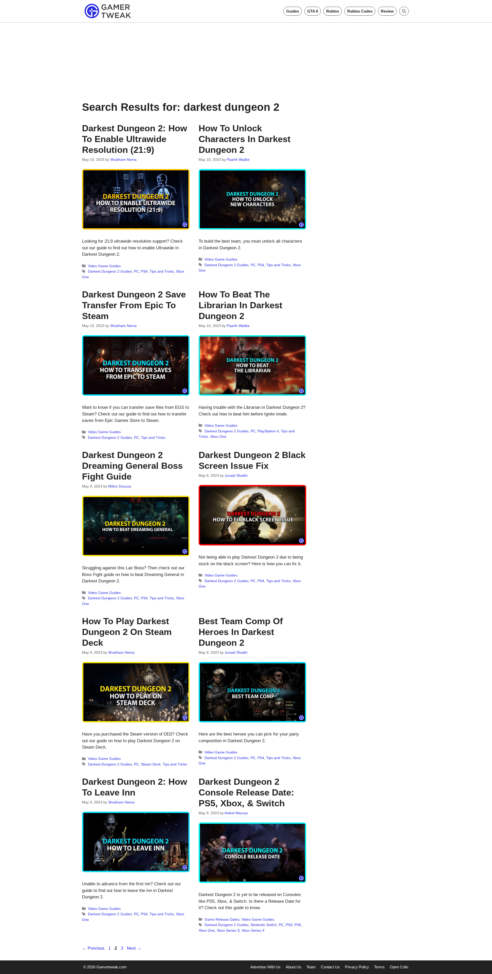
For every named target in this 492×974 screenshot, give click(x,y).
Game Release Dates (221, 919)
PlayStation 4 (268, 431)
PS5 (297, 925)
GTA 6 (312, 11)
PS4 (144, 271)
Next (134, 948)
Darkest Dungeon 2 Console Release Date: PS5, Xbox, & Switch (246, 792)
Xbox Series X (253, 930)
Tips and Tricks (162, 271)
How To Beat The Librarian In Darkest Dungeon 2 (240, 305)
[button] (403, 11)
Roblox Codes (360, 11)
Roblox (332, 11)
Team (311, 967)
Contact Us (330, 967)
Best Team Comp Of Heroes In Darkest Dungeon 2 (241, 632)
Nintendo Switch (264, 925)
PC (136, 271)
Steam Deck (151, 764)
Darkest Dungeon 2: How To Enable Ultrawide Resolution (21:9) (134, 139)
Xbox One (218, 436)
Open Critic (399, 967)
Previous (93, 948)
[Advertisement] (246, 58)
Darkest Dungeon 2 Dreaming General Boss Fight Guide (132, 465)
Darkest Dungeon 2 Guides (110, 271)
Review (387, 11)
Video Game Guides (104, 266)
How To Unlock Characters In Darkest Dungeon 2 (245, 139)
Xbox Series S (228, 930)
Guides (292, 11)
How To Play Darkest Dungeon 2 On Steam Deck (127, 632)
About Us (293, 967)
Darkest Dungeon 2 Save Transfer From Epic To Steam (134, 305)
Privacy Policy (357, 967)
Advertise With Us (265, 967)
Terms (379, 967)
